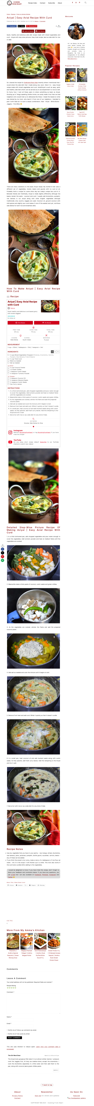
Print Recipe (41, 31)
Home (8, 14)
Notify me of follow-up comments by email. (22, 1030)
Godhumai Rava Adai (31, 82)
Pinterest (45, 874)
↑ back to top (47, 1085)
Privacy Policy (17, 1095)
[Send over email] (2, 560)
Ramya (13, 308)
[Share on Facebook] (2, 549)
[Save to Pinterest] (2, 556)
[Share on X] (2, 552)
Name (9, 1017)
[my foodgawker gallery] (76, 1098)
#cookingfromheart (44, 432)
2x (55, 351)
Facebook (38, 874)
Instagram (52, 874)
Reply (56, 1070)
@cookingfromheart (26, 432)
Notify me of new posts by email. (19, 1034)
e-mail (13, 874)
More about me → (72, 58)
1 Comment (42, 21)
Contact (42, 3)
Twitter (10, 877)
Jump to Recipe (29, 31)
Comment (10, 992)
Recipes (13, 14)
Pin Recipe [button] (47, 322)
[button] (8, 316)
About (60, 3)
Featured (76, 1095)
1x (52, 351)
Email (9, 1023)
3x (58, 351)
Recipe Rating (11, 985)
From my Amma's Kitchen (23, 14)
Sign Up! (38, 1095)
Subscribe (51, 3)
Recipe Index (32, 3)
